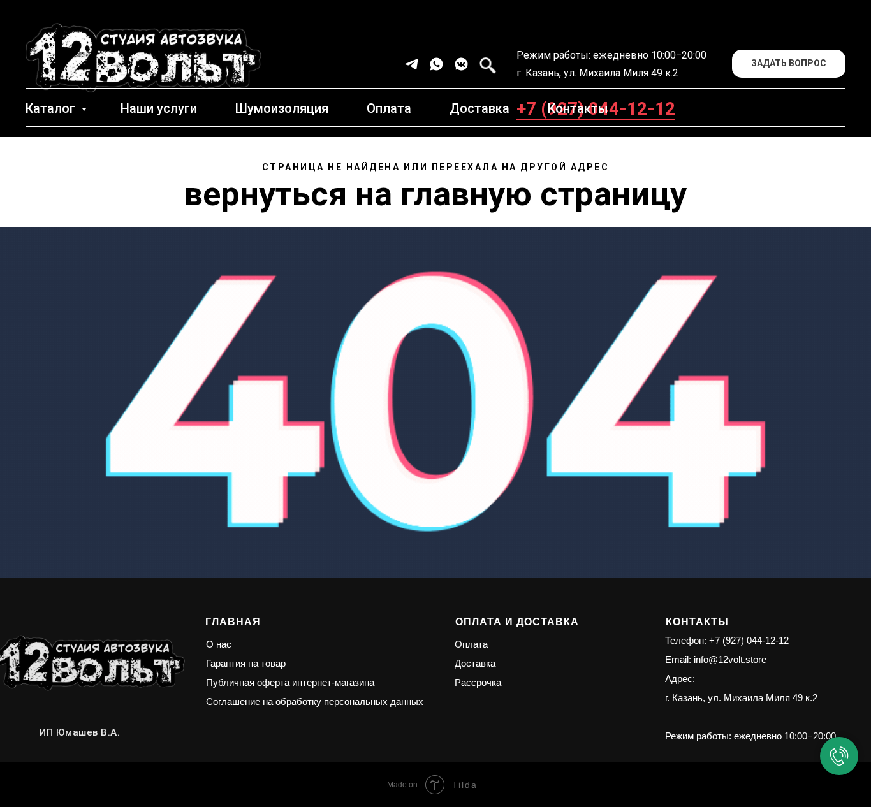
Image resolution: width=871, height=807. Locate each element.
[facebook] (486, 64)
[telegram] (412, 64)
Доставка (479, 108)
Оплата (389, 108)
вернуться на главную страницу (435, 194)
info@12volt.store (730, 659)
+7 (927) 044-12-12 (749, 640)
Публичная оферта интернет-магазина (290, 682)
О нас (218, 644)
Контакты (578, 108)
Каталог (52, 108)
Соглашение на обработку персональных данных (314, 701)
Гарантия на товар (246, 663)
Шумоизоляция (281, 108)
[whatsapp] (436, 64)
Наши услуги (159, 108)
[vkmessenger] (461, 64)
